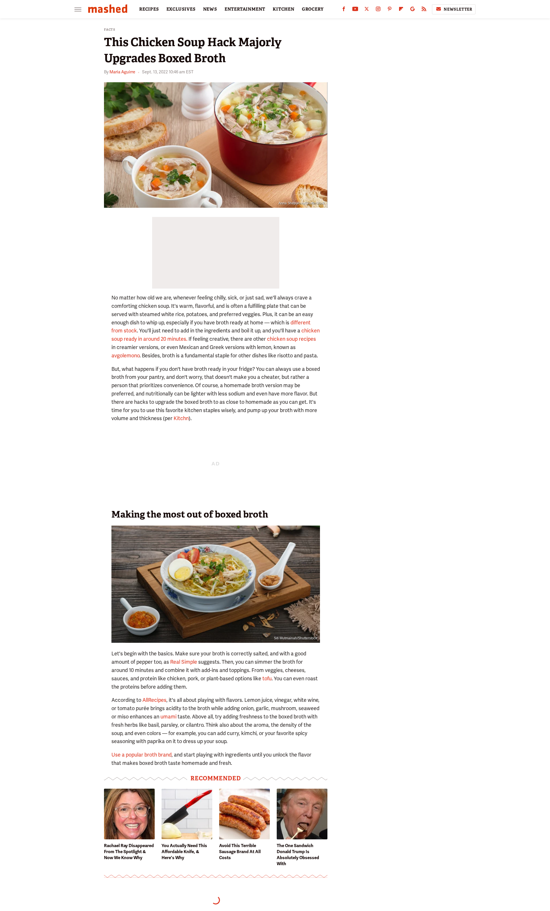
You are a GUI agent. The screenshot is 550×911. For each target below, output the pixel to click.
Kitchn (181, 418)
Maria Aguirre (122, 72)
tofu (267, 678)
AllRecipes (154, 700)
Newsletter (458, 9)
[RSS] (424, 10)
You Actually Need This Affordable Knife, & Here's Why (184, 852)
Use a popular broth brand (141, 754)
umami (168, 716)
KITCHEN (283, 9)
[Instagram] (378, 10)
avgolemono (125, 355)
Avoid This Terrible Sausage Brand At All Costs (240, 852)
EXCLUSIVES (181, 9)
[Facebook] (343, 10)
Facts (109, 29)
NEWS (210, 9)
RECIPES (149, 9)
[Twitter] (366, 10)
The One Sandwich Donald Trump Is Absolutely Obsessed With (298, 855)
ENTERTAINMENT (245, 9)
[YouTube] (355, 10)
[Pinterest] (389, 10)
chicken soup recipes (291, 339)
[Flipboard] (401, 10)
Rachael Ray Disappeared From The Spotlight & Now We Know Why (129, 852)
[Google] (412, 10)
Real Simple (183, 662)
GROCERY (313, 9)
